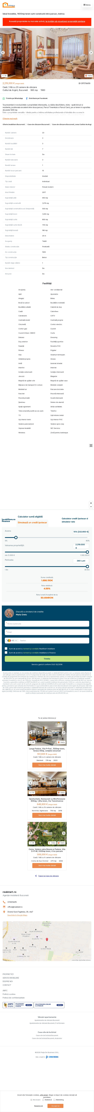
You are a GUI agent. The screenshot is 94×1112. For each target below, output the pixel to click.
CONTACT (7, 985)
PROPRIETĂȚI (8, 974)
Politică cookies (9, 994)
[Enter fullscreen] (91, 445)
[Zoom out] (91, 506)
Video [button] (53, 843)
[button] (3, 52)
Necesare (36, 1100)
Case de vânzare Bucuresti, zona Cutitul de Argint (72, 124)
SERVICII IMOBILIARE (11, 978)
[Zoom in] (91, 503)
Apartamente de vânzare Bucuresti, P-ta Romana (47, 1023)
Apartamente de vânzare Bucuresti (47, 1020)
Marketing (60, 1100)
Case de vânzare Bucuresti (38, 124)
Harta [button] (89, 76)
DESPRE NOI (8, 981)
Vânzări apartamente (47, 1017)
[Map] (47, 476)
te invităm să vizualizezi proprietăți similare (65, 21)
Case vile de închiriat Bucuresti (47, 1035)
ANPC (5, 990)
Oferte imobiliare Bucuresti (14, 124)
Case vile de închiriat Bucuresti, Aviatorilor (47, 1038)
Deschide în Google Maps (17, 915)
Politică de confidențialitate (14, 998)
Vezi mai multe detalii (47, 765)
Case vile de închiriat (47, 1032)
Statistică (48, 1100)
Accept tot (55, 1106)
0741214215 (12, 902)
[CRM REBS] (51, 1057)
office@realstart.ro (15, 907)
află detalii (44, 1095)
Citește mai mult (10, 119)
